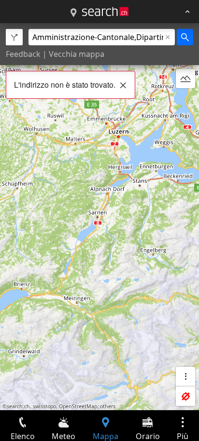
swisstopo (44, 406)
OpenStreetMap (78, 406)
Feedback (23, 54)
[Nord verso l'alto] (185, 101)
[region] (99, 216)
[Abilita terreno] (185, 78)
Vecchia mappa (76, 54)
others (107, 406)
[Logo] (105, 11)
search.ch (18, 406)
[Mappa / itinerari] (73, 13)
